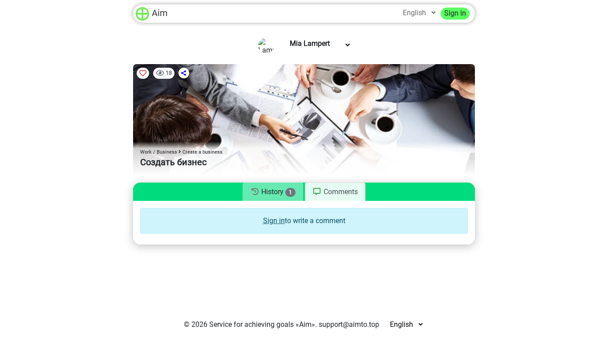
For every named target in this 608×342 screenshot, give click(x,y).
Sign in (455, 13)
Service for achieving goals (251, 324)
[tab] (273, 192)
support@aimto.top (349, 324)
